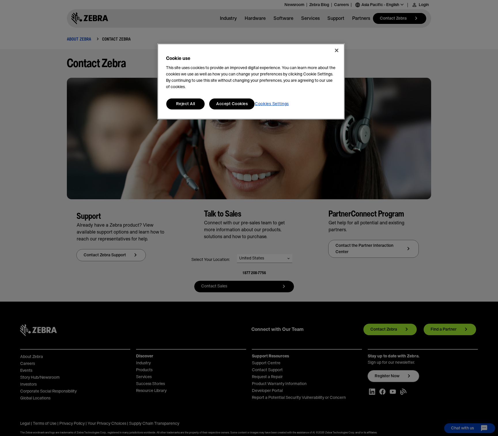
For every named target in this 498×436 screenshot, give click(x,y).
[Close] (336, 50)
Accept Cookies (232, 104)
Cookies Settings (272, 104)
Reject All (185, 104)
